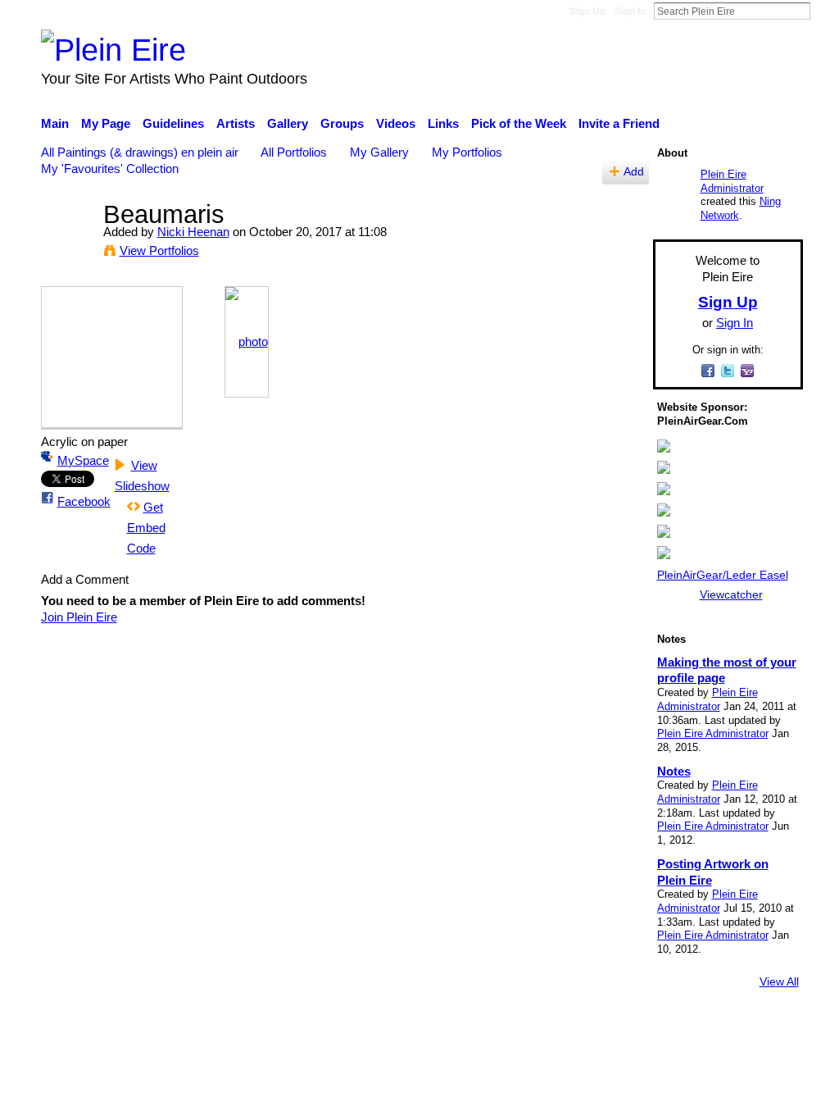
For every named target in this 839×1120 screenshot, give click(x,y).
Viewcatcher (731, 594)
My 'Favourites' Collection (110, 168)
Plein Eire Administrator (732, 181)
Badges (573, 1026)
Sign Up (587, 11)
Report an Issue (653, 1026)
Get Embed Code (146, 527)
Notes (674, 771)
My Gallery (379, 152)
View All (779, 981)
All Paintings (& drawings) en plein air (139, 152)
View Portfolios (159, 250)
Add (634, 172)
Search (823, 10)
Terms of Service (757, 1026)
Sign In (630, 11)
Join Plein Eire (79, 617)
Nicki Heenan (193, 232)
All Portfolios (294, 152)
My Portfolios (467, 152)
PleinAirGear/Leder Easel (722, 574)
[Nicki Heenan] (67, 245)
